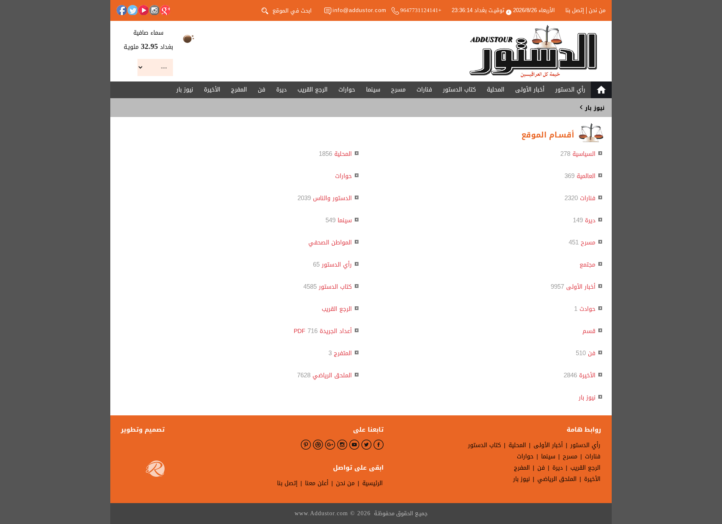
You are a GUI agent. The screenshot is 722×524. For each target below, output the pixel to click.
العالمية (586, 176)
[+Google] (165, 10)
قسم (588, 331)
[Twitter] (132, 10)
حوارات (346, 89)
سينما (373, 89)
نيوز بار (184, 89)
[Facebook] (122, 10)
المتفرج (343, 353)
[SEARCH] (265, 10)
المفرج (239, 89)
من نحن (597, 10)
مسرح (398, 89)
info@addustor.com (359, 10)
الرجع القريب (312, 89)
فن (261, 89)
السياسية (583, 154)
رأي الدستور (570, 89)
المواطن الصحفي (330, 242)
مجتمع (587, 264)
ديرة (281, 89)
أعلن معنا (316, 483)
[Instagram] (154, 10)
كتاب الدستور (459, 89)
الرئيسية (372, 483)
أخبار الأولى (529, 89)
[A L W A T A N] (533, 51)
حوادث (587, 309)
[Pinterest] (306, 445)
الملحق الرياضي (332, 375)
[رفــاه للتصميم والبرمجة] (155, 470)
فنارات (424, 89)
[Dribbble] (318, 445)
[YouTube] (143, 10)
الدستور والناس (332, 198)
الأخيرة (212, 89)
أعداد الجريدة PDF (323, 331)
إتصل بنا (574, 10)
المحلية (495, 89)
